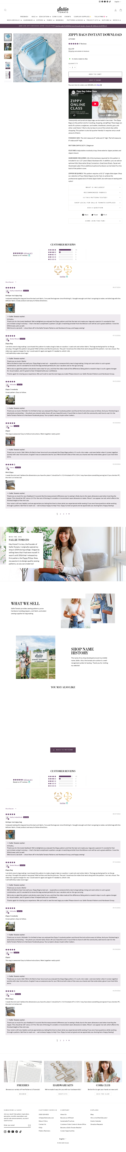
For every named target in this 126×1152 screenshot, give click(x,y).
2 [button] (60, 514)
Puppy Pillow (28, 558)
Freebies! (24, 16)
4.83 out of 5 (27, 253)
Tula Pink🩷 (100, 16)
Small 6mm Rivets (106, 163)
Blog (92, 1114)
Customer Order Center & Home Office (73, 1124)
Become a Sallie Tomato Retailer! (71, 1127)
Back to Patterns (64, 750)
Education (44, 16)
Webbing (60, 20)
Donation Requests (97, 1124)
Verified (62, 276)
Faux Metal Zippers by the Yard (91, 176)
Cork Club (57, 16)
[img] (10, 288)
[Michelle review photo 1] (10, 400)
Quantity (73, 63)
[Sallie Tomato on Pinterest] (16, 1131)
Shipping (71, 51)
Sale (34, 16)
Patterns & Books (75, 20)
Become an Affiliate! (67, 1118)
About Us (63, 1114)
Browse (22, 1094)
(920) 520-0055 (44, 1114)
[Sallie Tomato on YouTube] (13, 1131)
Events (68, 16)
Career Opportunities (67, 1131)
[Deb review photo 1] (10, 441)
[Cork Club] (103, 1071)
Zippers (39, 20)
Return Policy (43, 1121)
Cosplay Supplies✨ (82, 16)
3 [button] (63, 514)
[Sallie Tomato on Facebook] (9, 1131)
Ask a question (95, 208)
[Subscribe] (29, 1125)
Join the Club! (103, 1094)
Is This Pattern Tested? (95, 197)
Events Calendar (96, 1121)
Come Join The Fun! (95, 221)
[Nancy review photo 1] (10, 485)
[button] (73, 44)
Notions (105, 20)
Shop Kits (62, 1094)
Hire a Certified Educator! (99, 1118)
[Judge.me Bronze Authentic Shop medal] (58, 269)
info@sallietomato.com (46, 1118)
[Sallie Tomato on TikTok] (20, 1131)
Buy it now (95, 80)
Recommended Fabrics (95, 192)
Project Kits (92, 20)
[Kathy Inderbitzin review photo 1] (10, 308)
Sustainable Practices (67, 1121)
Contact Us (42, 1124)
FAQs (40, 1127)
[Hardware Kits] (63, 1071)
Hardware (28, 20)
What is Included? (95, 187)
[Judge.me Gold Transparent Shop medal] (68, 269)
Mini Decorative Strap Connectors (87, 163)
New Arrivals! (13, 20)
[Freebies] (23, 1071)
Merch (116, 20)
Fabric (50, 20)
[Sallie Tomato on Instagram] (5, 1131)
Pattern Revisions (44, 1131)
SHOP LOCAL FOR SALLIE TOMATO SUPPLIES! (95, 202)
